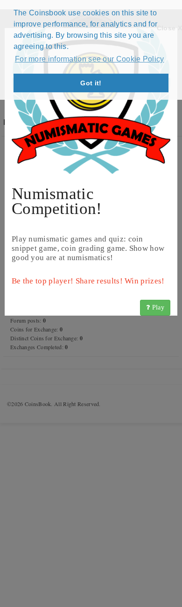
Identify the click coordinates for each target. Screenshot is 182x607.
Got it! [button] (90, 83)
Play (157, 307)
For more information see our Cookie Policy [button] (89, 59)
